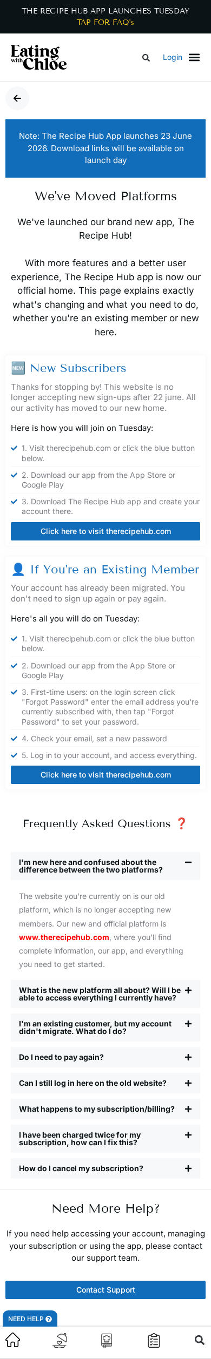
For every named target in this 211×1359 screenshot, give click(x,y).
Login (172, 57)
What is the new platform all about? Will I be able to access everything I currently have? (100, 993)
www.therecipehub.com (64, 937)
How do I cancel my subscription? (81, 1168)
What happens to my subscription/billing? (97, 1108)
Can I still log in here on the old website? (93, 1082)
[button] (146, 58)
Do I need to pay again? (61, 1056)
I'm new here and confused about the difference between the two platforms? (91, 865)
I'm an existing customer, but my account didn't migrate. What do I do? (95, 1027)
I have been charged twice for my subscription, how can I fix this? (80, 1138)
